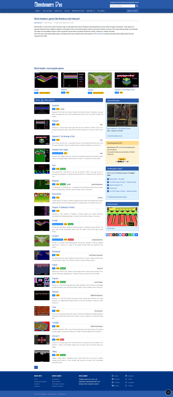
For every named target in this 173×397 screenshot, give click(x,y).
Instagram (131, 382)
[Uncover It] (41, 339)
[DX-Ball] (41, 225)
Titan (54, 307)
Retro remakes (56, 381)
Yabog (54, 351)
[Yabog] (41, 356)
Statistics (37, 386)
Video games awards (58, 384)
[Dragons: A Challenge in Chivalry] (41, 211)
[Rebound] (41, 295)
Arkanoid (100, 34)
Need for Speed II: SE (116, 185)
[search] (137, 6)
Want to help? (132, 11)
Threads (130, 386)
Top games (100, 11)
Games (37, 11)
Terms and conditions (40, 394)
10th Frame (110, 228)
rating (46, 100)
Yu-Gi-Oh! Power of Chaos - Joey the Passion (123, 191)
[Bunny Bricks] (41, 197)
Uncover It (55, 336)
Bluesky (116, 386)
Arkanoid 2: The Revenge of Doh (125, 90)
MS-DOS (67, 11)
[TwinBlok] (41, 326)
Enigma (54, 265)
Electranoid (56, 251)
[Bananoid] (41, 184)
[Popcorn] (41, 282)
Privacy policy (52, 394)
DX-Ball (36, 90)
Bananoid (55, 181)
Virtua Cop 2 (113, 188)
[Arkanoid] (41, 124)
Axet (53, 165)
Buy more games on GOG (115, 136)
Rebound (55, 292)
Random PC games (57, 386)
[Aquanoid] (41, 109)
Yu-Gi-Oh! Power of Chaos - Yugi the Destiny (123, 182)
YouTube (116, 379)
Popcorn (55, 278)
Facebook (131, 376)
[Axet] (41, 169)
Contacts (37, 384)
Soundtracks (55, 379)
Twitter (130, 379)
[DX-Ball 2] (41, 240)
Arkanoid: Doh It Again (60, 150)
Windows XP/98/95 (78, 11)
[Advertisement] (86, 50)
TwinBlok (55, 323)
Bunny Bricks (56, 194)
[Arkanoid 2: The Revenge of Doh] (41, 140)
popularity (52, 100)
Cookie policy (62, 394)
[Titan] (41, 311)
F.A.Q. (36, 379)
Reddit (116, 376)
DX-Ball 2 (90, 90)
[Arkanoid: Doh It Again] (41, 155)
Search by (57, 11)
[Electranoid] (41, 255)
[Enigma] (41, 269)
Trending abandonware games (117, 197)
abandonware (38, 23)
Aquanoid (55, 105)
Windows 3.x (90, 11)
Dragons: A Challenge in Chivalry (63, 207)
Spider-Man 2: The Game (117, 179)
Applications (47, 11)
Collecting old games (40, 381)
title (42, 100)
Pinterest (117, 382)
